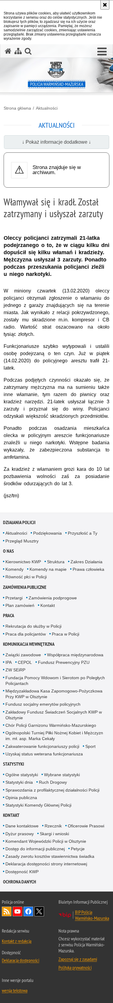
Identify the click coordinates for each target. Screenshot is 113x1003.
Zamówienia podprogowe (53, 597)
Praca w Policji (65, 634)
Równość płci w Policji (26, 576)
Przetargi (14, 597)
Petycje (78, 848)
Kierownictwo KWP (23, 561)
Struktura (55, 561)
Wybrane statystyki (62, 774)
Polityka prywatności (75, 967)
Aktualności (47, 108)
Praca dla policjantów (25, 634)
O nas (8, 551)
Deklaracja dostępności (20, 960)
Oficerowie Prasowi (86, 825)
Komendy (14, 569)
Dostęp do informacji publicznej (35, 848)
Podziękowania (47, 533)
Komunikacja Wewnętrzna (29, 644)
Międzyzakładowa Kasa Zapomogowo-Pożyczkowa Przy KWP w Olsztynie (53, 694)
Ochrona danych (19, 882)
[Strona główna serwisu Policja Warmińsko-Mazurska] (8, 51)
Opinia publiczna (21, 797)
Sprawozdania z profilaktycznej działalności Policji (52, 790)
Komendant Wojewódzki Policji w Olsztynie (45, 841)
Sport (90, 746)
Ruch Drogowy (53, 782)
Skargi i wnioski (54, 833)
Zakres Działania (86, 561)
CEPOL (25, 662)
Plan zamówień (19, 605)
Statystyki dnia (19, 782)
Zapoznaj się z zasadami (77, 959)
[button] (102, 51)
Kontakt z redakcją (16, 941)
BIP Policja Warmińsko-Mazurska (92, 915)
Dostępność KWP (22, 871)
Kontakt (47, 605)
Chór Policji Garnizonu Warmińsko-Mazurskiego (50, 725)
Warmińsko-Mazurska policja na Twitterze (39, 911)
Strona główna (17, 108)
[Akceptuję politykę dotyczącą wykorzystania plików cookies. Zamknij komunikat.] (104, 5)
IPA (8, 662)
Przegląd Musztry (22, 541)
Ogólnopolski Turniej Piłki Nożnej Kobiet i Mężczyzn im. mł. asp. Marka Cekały (54, 735)
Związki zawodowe (23, 654)
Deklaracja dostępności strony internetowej (46, 863)
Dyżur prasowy (19, 833)
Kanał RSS (6, 911)
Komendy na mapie (48, 569)
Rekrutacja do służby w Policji (33, 626)
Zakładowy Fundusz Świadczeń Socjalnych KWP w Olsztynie (53, 715)
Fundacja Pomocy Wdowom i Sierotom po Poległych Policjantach (55, 680)
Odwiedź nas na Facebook (28, 911)
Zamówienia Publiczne (24, 587)
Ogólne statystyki (21, 774)
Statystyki (13, 764)
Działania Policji (19, 522)
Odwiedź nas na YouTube (17, 911)
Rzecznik (53, 825)
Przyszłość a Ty (82, 533)
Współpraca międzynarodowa (75, 654)
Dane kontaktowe (22, 825)
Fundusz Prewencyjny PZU (63, 662)
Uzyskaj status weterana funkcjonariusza (44, 753)
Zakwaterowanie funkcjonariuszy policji (42, 746)
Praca (8, 615)
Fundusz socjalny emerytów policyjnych (42, 704)
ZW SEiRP (15, 669)
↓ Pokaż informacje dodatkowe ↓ (56, 142)
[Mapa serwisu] (18, 51)
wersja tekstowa (14, 990)
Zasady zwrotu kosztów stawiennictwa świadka (49, 856)
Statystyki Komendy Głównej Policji (38, 805)
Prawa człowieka (88, 569)
